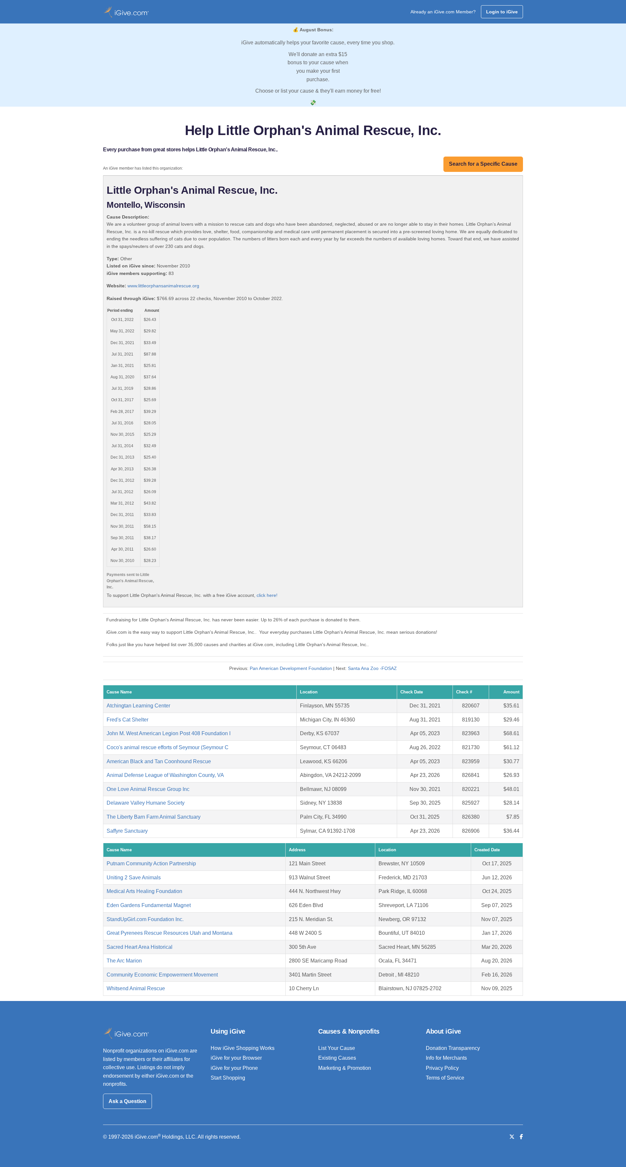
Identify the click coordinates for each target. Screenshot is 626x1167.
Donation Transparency (453, 1048)
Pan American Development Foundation (291, 668)
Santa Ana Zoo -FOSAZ (372, 668)
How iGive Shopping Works (243, 1048)
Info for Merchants (446, 1058)
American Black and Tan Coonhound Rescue (159, 761)
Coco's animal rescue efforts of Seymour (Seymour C (168, 747)
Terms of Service (445, 1078)
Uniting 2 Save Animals (134, 877)
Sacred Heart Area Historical (139, 947)
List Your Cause (336, 1048)
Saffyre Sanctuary (127, 831)
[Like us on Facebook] (521, 1137)
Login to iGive (502, 11)
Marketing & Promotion (344, 1068)
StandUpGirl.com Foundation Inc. (145, 919)
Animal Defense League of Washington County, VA (165, 775)
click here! (267, 595)
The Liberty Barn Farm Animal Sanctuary (154, 817)
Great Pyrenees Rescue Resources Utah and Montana (169, 933)
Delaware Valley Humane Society (146, 803)
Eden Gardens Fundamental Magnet (149, 905)
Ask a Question (127, 1101)
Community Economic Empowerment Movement (162, 975)
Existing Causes (337, 1058)
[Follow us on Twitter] (511, 1137)
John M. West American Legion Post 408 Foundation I (169, 733)
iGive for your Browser (236, 1058)
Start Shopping (228, 1078)
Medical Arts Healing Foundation (144, 891)
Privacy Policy (442, 1068)
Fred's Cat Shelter (127, 719)
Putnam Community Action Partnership (151, 863)
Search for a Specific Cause (483, 164)
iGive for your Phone (234, 1068)
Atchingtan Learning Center (138, 705)
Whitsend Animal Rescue (136, 988)
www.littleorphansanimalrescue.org (163, 285)
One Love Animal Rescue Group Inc (148, 789)
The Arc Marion (124, 960)
